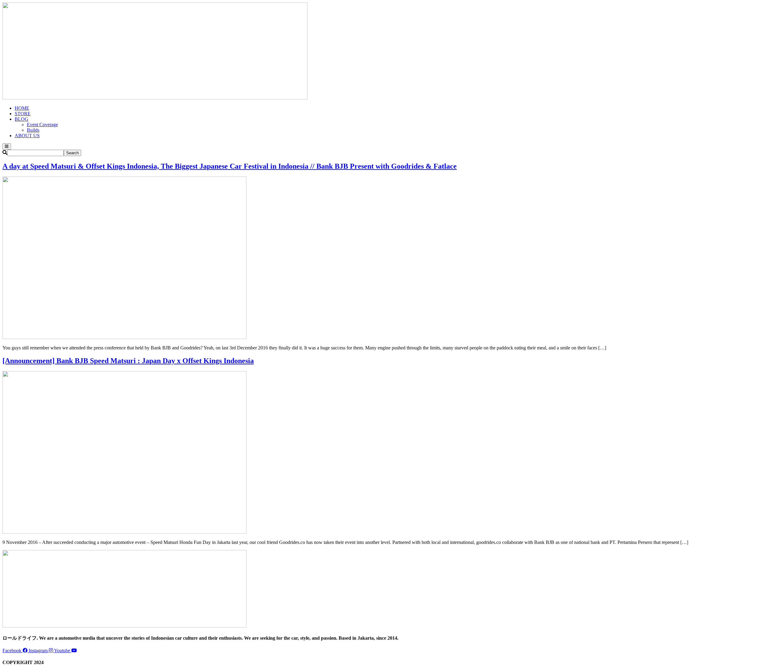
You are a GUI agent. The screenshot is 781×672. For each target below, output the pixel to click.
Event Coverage (42, 124)
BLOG (21, 119)
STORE (23, 113)
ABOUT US (27, 135)
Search (72, 153)
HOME (22, 108)
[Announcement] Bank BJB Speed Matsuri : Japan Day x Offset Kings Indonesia (128, 361)
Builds (33, 130)
